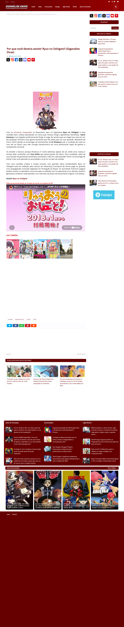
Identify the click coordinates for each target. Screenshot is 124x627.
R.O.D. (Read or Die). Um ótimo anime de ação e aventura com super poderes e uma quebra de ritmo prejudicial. (108, 64)
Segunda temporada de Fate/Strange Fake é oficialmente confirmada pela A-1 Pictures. (108, 52)
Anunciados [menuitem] (48, 7)
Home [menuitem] (33, 7)
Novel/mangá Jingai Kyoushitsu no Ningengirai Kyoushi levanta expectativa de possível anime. (104, 442)
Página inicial (10, 14)
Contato (13, 2)
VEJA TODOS (112, 468)
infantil (28, 319)
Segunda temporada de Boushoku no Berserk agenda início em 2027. (107, 75)
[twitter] (109, 1)
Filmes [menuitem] (75, 7)
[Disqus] (46, 290)
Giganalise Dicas (19, 319)
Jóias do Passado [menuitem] (85, 7)
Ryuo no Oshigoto (20, 178)
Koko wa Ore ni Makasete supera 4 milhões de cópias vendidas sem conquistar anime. (102, 451)
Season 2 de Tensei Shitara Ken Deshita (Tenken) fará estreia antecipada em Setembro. (43, 381)
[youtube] (118, 1)
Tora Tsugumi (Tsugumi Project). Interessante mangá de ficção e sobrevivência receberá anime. (63, 449)
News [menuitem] (40, 7)
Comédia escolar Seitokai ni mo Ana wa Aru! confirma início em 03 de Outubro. (18, 381)
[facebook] (114, 1)
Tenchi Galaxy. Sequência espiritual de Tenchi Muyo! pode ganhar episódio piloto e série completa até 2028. (66, 459)
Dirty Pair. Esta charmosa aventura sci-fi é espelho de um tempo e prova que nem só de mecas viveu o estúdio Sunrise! (27, 461)
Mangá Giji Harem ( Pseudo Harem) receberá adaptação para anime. (107, 41)
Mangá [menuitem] (57, 7)
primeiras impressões (23, 132)
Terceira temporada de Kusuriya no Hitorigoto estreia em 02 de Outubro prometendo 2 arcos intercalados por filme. (71, 382)
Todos (34, 319)
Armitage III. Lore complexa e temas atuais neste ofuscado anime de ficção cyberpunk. (27, 451)
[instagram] (112, 1)
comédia (17, 14)
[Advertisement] (45, 32)
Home (7, 2)
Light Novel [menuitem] (66, 7)
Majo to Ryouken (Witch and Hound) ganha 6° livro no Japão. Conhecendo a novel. (104, 460)
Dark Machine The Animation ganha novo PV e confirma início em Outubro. (108, 183)
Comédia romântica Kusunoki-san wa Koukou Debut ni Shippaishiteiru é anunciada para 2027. (64, 440)
